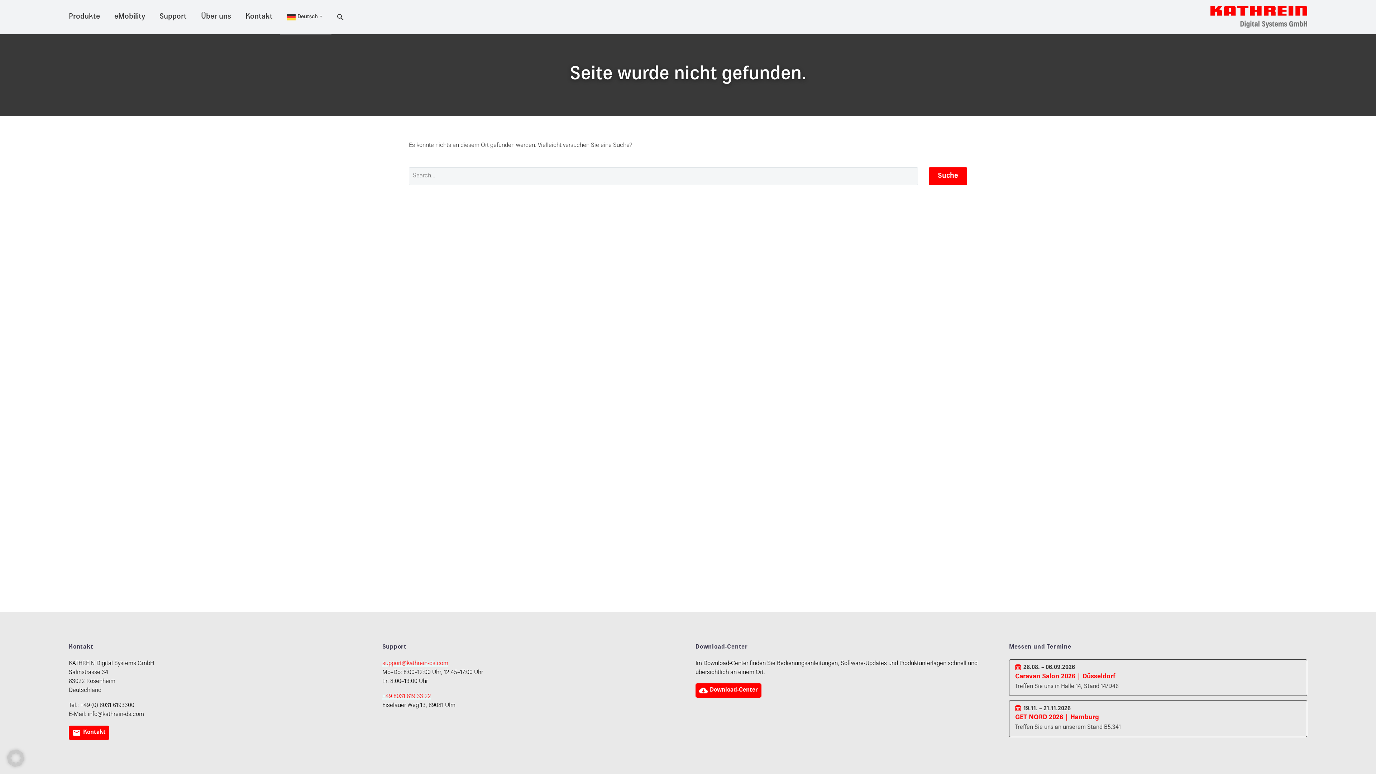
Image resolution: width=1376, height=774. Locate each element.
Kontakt (259, 17)
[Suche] (339, 17)
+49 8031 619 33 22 (406, 696)
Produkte (84, 17)
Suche (948, 176)
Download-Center (728, 690)
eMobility (129, 17)
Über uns (216, 17)
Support (173, 17)
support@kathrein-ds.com (415, 663)
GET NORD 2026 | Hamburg (1057, 718)
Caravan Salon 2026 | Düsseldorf (1065, 677)
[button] (16, 758)
